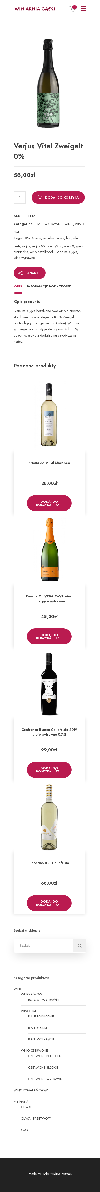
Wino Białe (29, 1011)
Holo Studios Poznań (57, 1173)
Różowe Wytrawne (44, 999)
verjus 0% (38, 246)
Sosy (24, 1130)
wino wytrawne (24, 257)
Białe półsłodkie (41, 1016)
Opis (18, 286)
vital (50, 246)
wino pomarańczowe (32, 1090)
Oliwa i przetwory (36, 1118)
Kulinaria (21, 1101)
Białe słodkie (38, 1027)
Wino (68, 224)
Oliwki (26, 1107)
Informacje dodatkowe (49, 286)
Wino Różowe (32, 994)
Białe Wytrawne (49, 224)
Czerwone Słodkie (43, 1067)
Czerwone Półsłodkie (45, 1056)
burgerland (74, 238)
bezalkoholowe (53, 238)
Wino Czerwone (34, 1050)
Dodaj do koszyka (62, 197)
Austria (36, 238)
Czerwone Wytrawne (46, 1079)
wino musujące (67, 251)
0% (27, 238)
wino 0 (69, 246)
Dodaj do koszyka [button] (47, 503)
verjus (26, 246)
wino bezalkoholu (42, 251)
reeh (17, 246)
